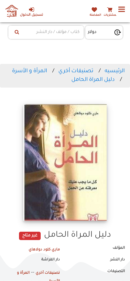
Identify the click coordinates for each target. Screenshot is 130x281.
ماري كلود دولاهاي (44, 250)
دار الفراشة (50, 260)
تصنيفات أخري (75, 71)
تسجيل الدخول (31, 15)
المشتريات (111, 15)
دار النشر (117, 260)
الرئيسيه (115, 71)
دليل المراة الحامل (93, 80)
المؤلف (119, 248)
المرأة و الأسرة (29, 71)
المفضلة (95, 15)
